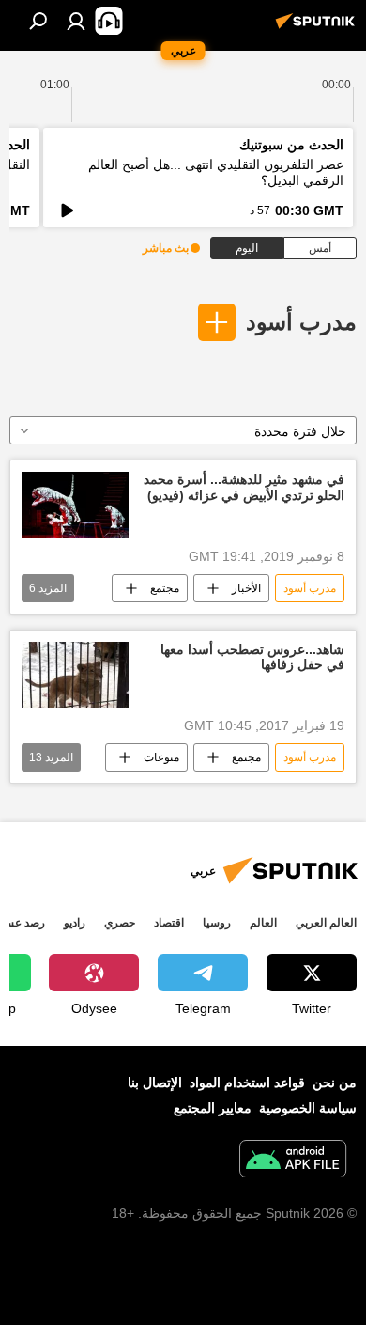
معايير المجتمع (213, 1107)
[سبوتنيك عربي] (318, 28)
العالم (263, 922)
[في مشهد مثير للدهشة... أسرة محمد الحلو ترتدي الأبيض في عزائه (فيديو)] (75, 505)
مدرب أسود (301, 322)
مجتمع (164, 588)
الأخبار (246, 588)
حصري (119, 922)
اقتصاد (169, 922)
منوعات (161, 757)
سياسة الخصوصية (308, 1107)
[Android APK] (293, 1161)
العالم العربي (326, 922)
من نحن (335, 1082)
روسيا (217, 922)
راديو (74, 922)
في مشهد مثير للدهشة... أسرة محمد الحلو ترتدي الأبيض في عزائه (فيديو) (244, 487)
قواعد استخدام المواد (247, 1082)
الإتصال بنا (155, 1082)
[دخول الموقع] (76, 20)
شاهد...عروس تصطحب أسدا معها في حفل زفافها (252, 657)
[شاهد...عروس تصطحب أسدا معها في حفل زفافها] (75, 675)
